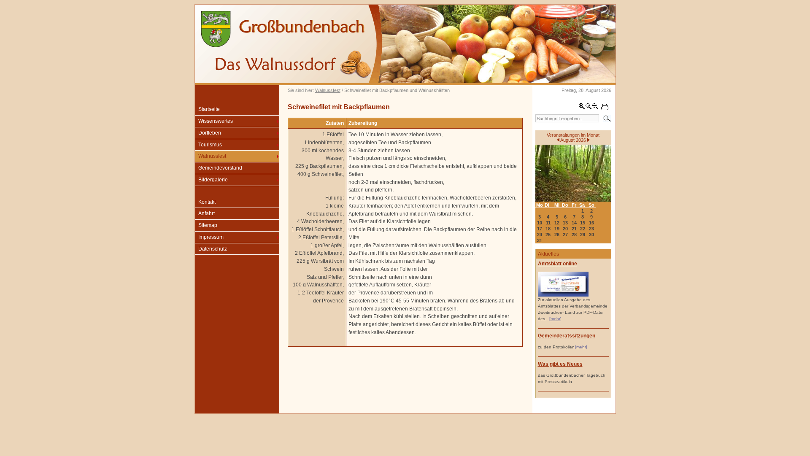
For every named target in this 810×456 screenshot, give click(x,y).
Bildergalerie (213, 180)
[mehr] (555, 318)
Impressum (211, 237)
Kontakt (207, 202)
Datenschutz (212, 249)
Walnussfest (327, 90)
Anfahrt (206, 213)
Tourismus (210, 145)
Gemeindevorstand (220, 168)
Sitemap (207, 225)
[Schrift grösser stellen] (581, 108)
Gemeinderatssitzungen (566, 336)
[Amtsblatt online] (563, 295)
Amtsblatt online (557, 264)
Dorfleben (209, 133)
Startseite (209, 109)
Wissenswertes (215, 121)
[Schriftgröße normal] (588, 108)
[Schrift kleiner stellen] (595, 108)
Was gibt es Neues (560, 364)
